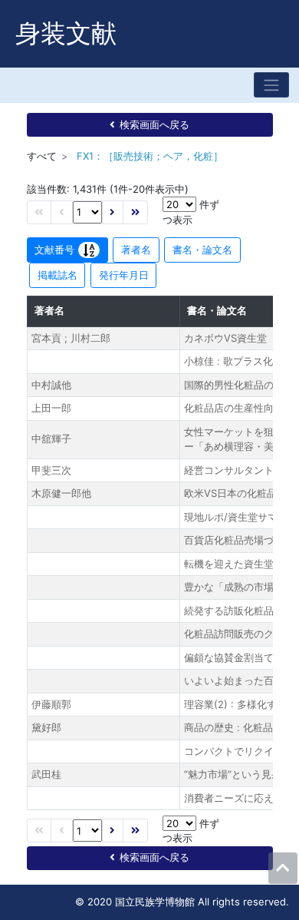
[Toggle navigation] (271, 85)
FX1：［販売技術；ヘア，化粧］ (150, 156)
